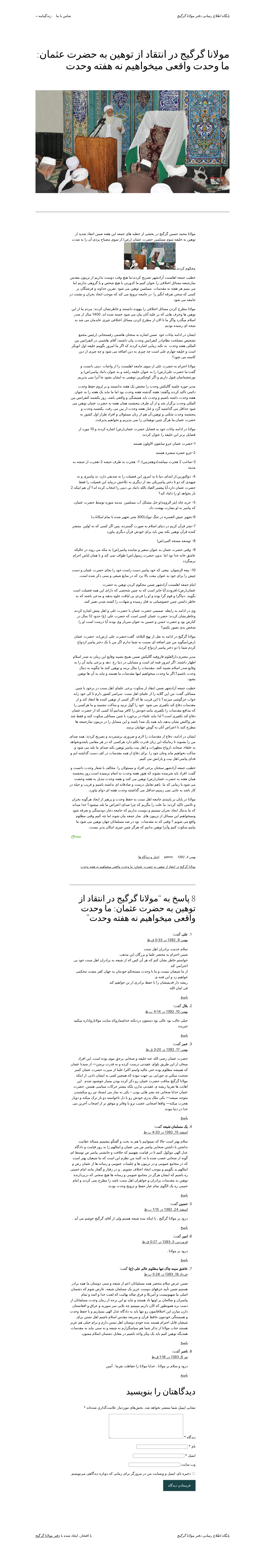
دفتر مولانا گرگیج (48, 1536)
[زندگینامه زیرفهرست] (37, 16)
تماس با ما (63, 16)
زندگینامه (44, 16)
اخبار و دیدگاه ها (148, 857)
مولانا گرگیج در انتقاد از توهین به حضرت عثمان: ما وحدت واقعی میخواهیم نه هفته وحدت (138, 867)
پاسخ (184, 997)
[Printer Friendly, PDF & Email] (75, 836)
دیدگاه (190, 1437)
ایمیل (190, 1455)
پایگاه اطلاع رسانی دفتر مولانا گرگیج (203, 16)
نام (192, 1446)
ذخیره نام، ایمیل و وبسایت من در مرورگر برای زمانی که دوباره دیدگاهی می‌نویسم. (131, 1473)
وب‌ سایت (188, 1464)
